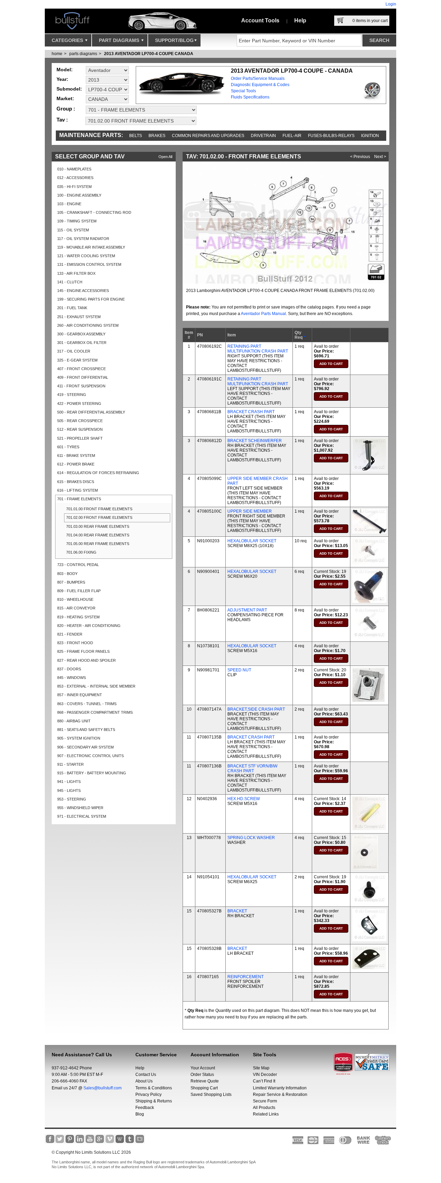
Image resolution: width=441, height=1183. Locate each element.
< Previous (360, 156)
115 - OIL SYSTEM (73, 230)
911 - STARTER (70, 764)
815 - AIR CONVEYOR (76, 608)
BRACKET (237, 911)
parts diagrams (83, 53)
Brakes (156, 135)
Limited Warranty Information (280, 1088)
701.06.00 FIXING (81, 552)
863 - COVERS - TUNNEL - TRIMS (86, 704)
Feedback (144, 1107)
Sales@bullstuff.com (102, 1088)
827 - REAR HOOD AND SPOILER (86, 660)
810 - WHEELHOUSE (75, 599)
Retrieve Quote (205, 1081)
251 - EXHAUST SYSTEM (79, 317)
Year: (62, 79)
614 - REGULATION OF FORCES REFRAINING (98, 473)
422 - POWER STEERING (79, 403)
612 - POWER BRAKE (75, 464)
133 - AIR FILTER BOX (76, 273)
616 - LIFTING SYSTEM (77, 490)
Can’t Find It (264, 1081)
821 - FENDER (69, 634)
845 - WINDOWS (71, 678)
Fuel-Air (292, 135)
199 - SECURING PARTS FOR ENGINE (91, 299)
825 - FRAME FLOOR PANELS (83, 651)
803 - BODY (67, 574)
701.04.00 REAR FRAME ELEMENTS (97, 535)
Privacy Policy (148, 1094)
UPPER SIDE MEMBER (249, 511)
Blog (139, 1114)
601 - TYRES (68, 447)
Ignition (370, 135)
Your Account (203, 1068)
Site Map (261, 1068)
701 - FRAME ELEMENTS (79, 499)
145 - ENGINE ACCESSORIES (83, 291)
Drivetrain (263, 135)
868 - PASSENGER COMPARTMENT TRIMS (95, 712)
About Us (144, 1081)
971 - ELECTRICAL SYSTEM (81, 816)
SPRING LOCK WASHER (251, 837)
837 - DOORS (69, 669)
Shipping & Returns (153, 1101)
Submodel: (69, 89)
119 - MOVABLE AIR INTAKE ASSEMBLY (91, 247)
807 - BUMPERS (71, 582)
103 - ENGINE (69, 204)
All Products (264, 1107)
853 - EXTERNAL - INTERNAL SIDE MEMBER (96, 686)
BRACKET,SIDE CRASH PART (256, 709)
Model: (65, 69)
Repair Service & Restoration (280, 1094)
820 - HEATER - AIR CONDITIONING (89, 626)
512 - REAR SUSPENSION (80, 429)
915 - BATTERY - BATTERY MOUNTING (91, 773)
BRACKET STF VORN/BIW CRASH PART (252, 768)
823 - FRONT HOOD (75, 643)
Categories (68, 40)
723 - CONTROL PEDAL (78, 565)
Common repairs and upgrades (208, 135)
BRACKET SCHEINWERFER (254, 440)
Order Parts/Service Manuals (258, 78)
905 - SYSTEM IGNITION (78, 738)
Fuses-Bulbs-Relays (331, 135)
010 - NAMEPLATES (74, 169)
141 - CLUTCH (69, 282)
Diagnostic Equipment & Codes (260, 84)
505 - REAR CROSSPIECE (80, 421)
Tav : (62, 120)
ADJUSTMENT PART (247, 610)
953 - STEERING (71, 799)
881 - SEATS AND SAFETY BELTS (86, 729)
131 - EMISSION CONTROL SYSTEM (89, 264)
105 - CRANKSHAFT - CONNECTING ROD (94, 212)
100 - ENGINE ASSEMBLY (79, 195)
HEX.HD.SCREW (243, 798)
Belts (135, 135)
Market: (65, 98)
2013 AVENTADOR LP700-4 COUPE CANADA (148, 53)
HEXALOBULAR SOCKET (251, 540)
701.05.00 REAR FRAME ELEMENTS (97, 544)
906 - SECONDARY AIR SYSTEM (85, 747)
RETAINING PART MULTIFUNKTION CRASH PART (257, 349)
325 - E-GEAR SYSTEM (77, 360)
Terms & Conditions (153, 1088)
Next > (380, 156)
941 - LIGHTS (69, 781)
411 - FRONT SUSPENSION (81, 386)
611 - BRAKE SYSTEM (76, 455)
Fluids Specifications (250, 97)
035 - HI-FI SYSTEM (74, 187)
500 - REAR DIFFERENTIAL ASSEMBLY (91, 412)
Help (300, 20)
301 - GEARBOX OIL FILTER (81, 343)
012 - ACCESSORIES (75, 178)
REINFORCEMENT (245, 976)
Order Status (202, 1074)
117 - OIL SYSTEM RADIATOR (83, 239)
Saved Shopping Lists (211, 1094)
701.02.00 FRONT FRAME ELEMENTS (99, 517)
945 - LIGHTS (69, 790)
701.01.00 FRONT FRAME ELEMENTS (99, 509)
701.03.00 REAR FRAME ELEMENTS (97, 526)
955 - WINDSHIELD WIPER (80, 808)
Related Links (266, 1114)
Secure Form (265, 1101)
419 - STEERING (71, 394)
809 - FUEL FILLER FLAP (79, 591)
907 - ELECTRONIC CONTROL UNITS (90, 756)
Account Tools (260, 20)
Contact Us (145, 1074)
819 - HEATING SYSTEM (78, 617)
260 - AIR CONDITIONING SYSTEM (88, 325)
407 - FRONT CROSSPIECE (81, 369)
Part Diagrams (120, 40)
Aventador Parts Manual (263, 313)
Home (57, 53)
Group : (66, 109)
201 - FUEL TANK (72, 308)
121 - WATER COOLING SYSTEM (86, 256)
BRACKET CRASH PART (251, 411)
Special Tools (243, 90)
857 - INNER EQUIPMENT (79, 695)
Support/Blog (174, 40)
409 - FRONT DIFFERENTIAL (82, 377)
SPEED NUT (239, 670)
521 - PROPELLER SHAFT (80, 438)
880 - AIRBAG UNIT (74, 721)
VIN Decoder (265, 1074)
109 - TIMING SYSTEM (76, 221)
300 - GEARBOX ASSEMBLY (81, 334)
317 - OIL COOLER (73, 351)
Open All (165, 157)
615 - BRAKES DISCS (75, 482)
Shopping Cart (204, 1088)
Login (391, 4)
